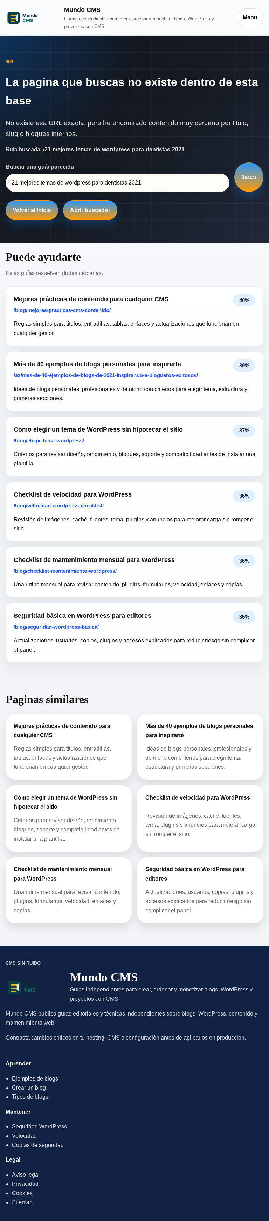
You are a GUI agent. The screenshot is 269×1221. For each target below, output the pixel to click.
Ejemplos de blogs (35, 1079)
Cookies (22, 1193)
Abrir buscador (90, 210)
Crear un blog (29, 1088)
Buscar (248, 177)
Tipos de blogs (30, 1097)
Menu (250, 17)
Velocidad (24, 1136)
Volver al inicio (32, 210)
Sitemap (22, 1202)
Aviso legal (26, 1175)
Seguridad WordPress (39, 1126)
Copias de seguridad (38, 1145)
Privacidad (25, 1184)
